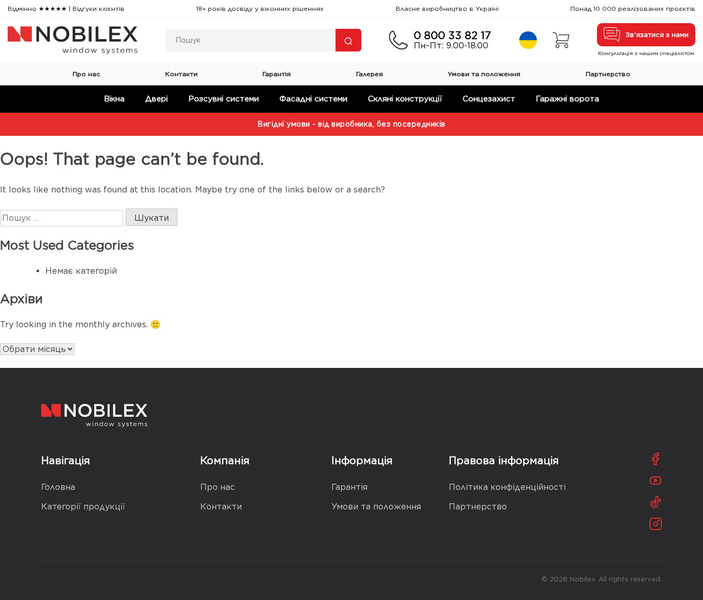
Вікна (114, 98)
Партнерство (608, 74)
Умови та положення (484, 74)
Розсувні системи (223, 98)
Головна (58, 487)
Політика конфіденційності (507, 487)
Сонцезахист (489, 98)
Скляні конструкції (405, 98)
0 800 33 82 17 (452, 35)
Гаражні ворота (567, 98)
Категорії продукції (83, 506)
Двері (156, 98)
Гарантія (276, 74)
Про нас (86, 74)
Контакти (181, 74)
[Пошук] (348, 40)
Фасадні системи (313, 98)
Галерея (369, 74)
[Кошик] (561, 40)
